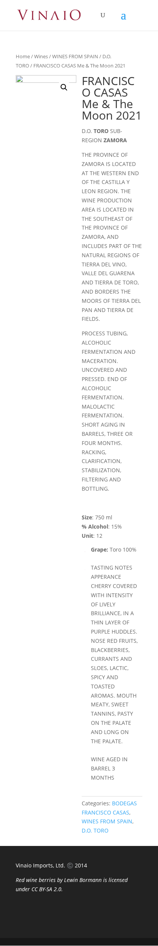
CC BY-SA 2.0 (46, 889)
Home (23, 56)
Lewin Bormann (83, 880)
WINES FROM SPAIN (75, 56)
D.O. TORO (95, 830)
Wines (41, 56)
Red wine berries (36, 880)
